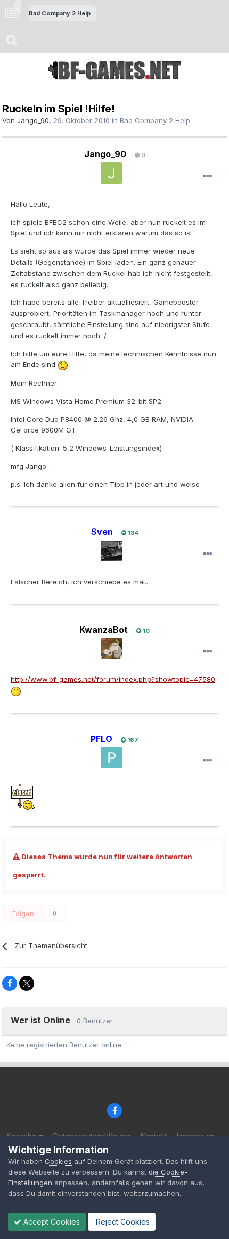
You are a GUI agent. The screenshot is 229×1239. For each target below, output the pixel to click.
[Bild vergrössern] (63, 364)
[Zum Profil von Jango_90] (111, 173)
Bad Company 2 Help (155, 120)
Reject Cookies (122, 1221)
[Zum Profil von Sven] (111, 550)
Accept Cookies (50, 1221)
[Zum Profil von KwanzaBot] (111, 648)
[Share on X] (26, 983)
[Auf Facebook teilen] (9, 983)
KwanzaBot (103, 629)
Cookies (58, 1161)
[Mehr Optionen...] (207, 176)
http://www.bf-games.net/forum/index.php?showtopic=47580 (113, 679)
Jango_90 (33, 120)
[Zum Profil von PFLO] (111, 757)
